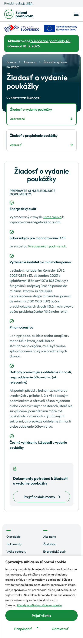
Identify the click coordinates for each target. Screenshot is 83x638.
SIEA (29, 3)
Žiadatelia (49, 544)
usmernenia (52, 217)
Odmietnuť (60, 629)
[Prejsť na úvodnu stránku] (19, 14)
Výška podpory (16, 551)
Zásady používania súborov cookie (39, 605)
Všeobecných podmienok (47, 246)
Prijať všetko (41, 615)
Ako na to (29, 62)
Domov (11, 62)
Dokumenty (14, 544)
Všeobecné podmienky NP (50, 41)
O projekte (13, 536)
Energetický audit (54, 551)
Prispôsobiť (23, 629)
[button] (75, 14)
